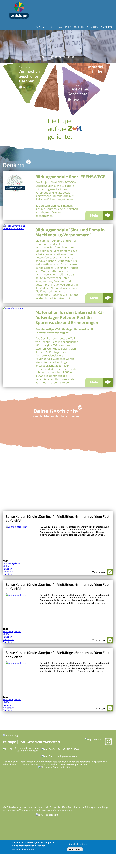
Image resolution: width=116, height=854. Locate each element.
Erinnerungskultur (12, 563)
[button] (43, 57)
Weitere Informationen (23, 849)
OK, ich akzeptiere (77, 843)
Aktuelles (92, 27)
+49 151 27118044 (70, 749)
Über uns (79, 27)
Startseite (42, 27)
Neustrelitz (8, 571)
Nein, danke (75, 849)
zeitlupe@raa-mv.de (66, 756)
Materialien (65, 27)
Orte (53, 27)
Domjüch (7, 574)
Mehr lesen (98, 572)
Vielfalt (6, 566)
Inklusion (7, 568)
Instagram (106, 27)
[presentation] (5, 46)
